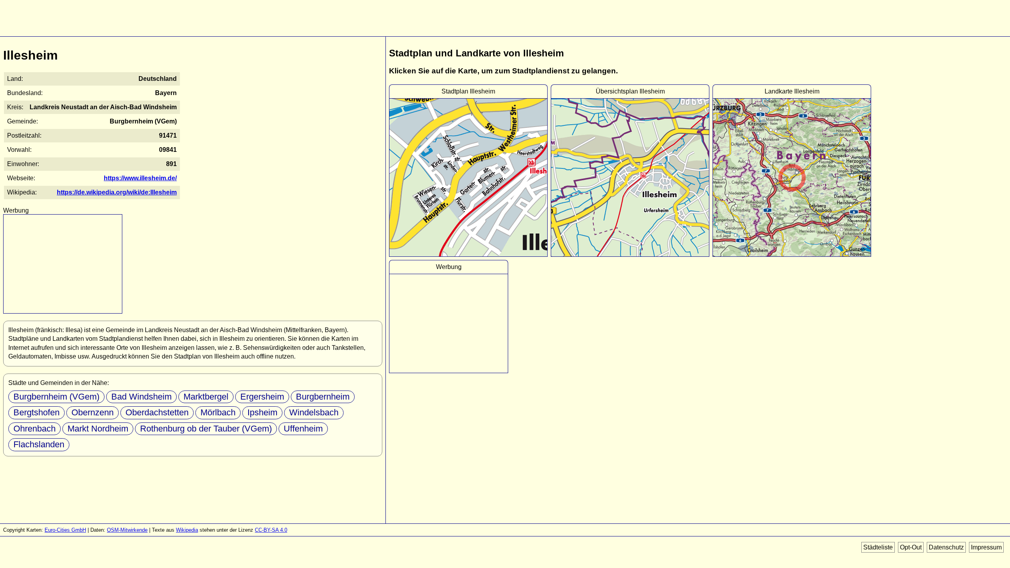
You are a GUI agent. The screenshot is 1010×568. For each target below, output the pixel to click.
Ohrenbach (34, 428)
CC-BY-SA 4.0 (271, 530)
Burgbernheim (323, 397)
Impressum (986, 547)
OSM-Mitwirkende (127, 530)
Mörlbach (218, 412)
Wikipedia (187, 530)
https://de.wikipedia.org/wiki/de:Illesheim (117, 192)
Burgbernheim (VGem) (56, 397)
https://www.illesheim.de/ (140, 178)
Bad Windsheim (141, 397)
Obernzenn (92, 412)
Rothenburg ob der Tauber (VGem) (206, 428)
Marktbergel (205, 397)
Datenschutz (946, 547)
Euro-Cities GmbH (65, 530)
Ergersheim (262, 397)
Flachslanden (38, 444)
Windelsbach (314, 412)
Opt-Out (911, 547)
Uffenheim (303, 428)
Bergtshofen (36, 412)
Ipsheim (262, 412)
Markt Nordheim (97, 428)
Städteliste (878, 547)
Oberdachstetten (157, 412)
